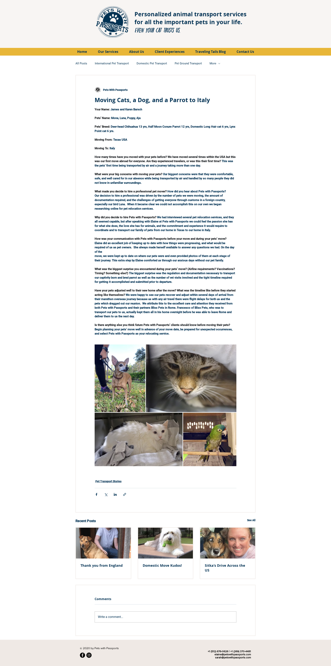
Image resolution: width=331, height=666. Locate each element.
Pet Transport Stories (108, 481)
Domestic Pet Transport (152, 63)
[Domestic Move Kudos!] (165, 543)
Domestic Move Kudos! (162, 565)
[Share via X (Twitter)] (106, 494)
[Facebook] (82, 655)
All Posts (81, 63)
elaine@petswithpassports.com (233, 654)
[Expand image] (120, 378)
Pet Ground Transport (188, 63)
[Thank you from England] (103, 543)
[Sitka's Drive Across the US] (227, 543)
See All (251, 520)
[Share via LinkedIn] (115, 494)
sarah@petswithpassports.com (233, 657)
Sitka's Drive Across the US (225, 568)
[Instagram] (89, 655)
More (213, 63)
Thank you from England (101, 565)
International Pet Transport (112, 63)
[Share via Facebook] (96, 494)
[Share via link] (124, 494)
